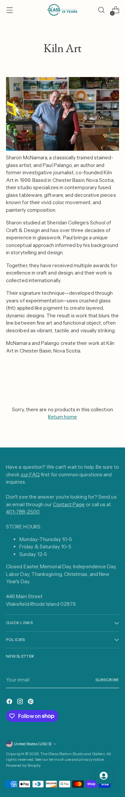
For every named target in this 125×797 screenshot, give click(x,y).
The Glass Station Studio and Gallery (72, 754)
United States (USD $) (33, 744)
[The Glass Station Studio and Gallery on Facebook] (10, 702)
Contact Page (69, 504)
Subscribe (107, 679)
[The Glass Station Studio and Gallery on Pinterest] (31, 702)
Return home (62, 417)
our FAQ (30, 474)
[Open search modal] (101, 10)
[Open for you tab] (104, 776)
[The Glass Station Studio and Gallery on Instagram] (21, 702)
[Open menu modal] (9, 10)
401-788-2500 (23, 512)
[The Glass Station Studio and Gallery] (63, 10)
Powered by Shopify (23, 765)
